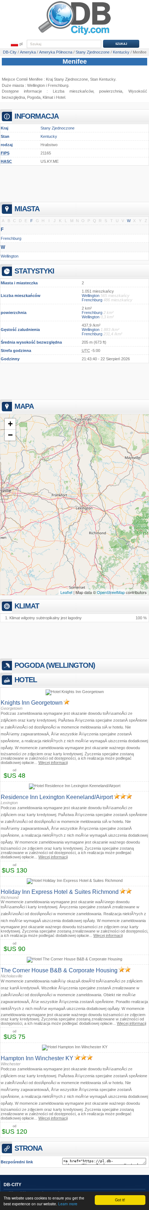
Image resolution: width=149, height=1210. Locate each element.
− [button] (10, 435)
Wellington (36, 85)
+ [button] (10, 423)
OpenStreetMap (111, 592)
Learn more (67, 1203)
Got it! (120, 1199)
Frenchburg (58, 85)
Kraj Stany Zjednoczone (67, 79)
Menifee (75, 61)
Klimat (48, 97)
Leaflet (66, 592)
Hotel (60, 97)
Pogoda (34, 97)
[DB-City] (74, 35)
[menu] (16, 44)
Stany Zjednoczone (57, 128)
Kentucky (49, 136)
